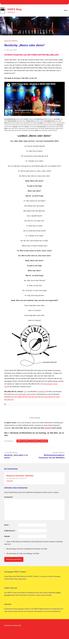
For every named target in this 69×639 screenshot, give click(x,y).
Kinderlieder (34, 441)
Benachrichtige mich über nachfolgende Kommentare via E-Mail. (27, 549)
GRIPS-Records (12, 394)
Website (7, 536)
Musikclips (43, 441)
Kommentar (8, 497)
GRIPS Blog (14, 9)
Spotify (23, 394)
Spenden (48, 428)
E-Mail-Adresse (10, 530)
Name (6, 525)
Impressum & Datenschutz (12, 625)
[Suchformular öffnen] (56, 10)
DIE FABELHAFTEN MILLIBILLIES (26, 397)
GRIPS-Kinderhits (23, 441)
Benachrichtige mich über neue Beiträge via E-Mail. (23, 553)
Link (20, 579)
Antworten (9, 481)
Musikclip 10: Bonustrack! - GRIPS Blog (19, 475)
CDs (25, 391)
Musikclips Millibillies (11, 41)
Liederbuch (41, 391)
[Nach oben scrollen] (65, 635)
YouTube (32, 394)
